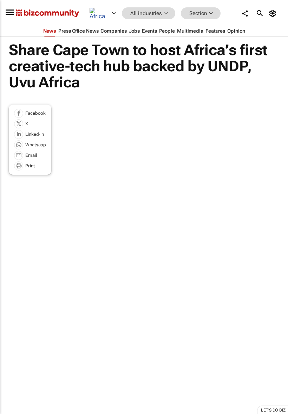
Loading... (13, 333)
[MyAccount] (273, 13)
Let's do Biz (273, 410)
